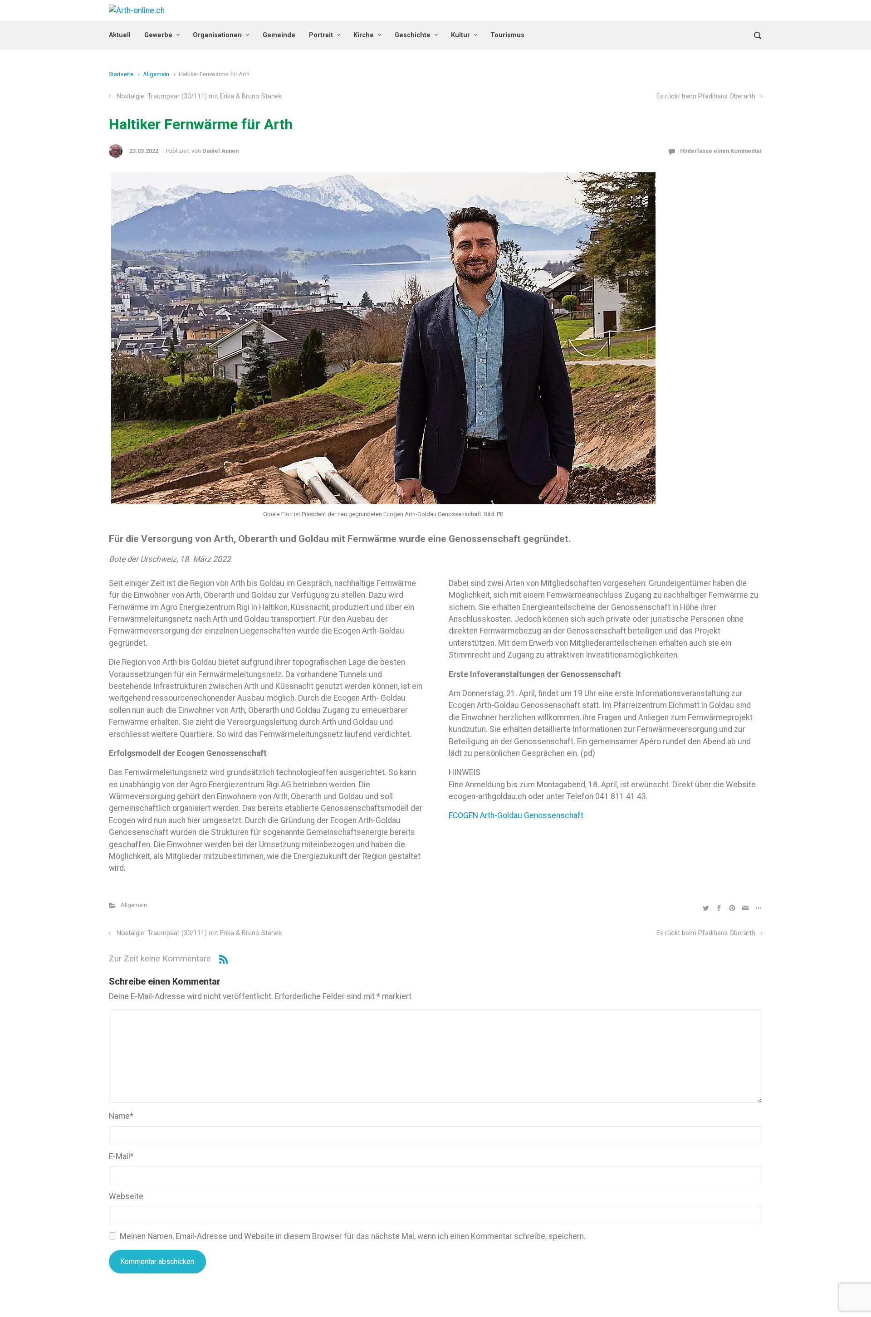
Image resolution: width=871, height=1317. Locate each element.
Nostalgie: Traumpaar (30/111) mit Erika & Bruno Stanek (199, 96)
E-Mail (121, 1156)
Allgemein (156, 74)
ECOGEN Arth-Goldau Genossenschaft (516, 815)
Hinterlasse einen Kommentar (721, 150)
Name (121, 1116)
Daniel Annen (220, 150)
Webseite (126, 1196)
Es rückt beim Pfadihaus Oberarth (705, 96)
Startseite (121, 74)
